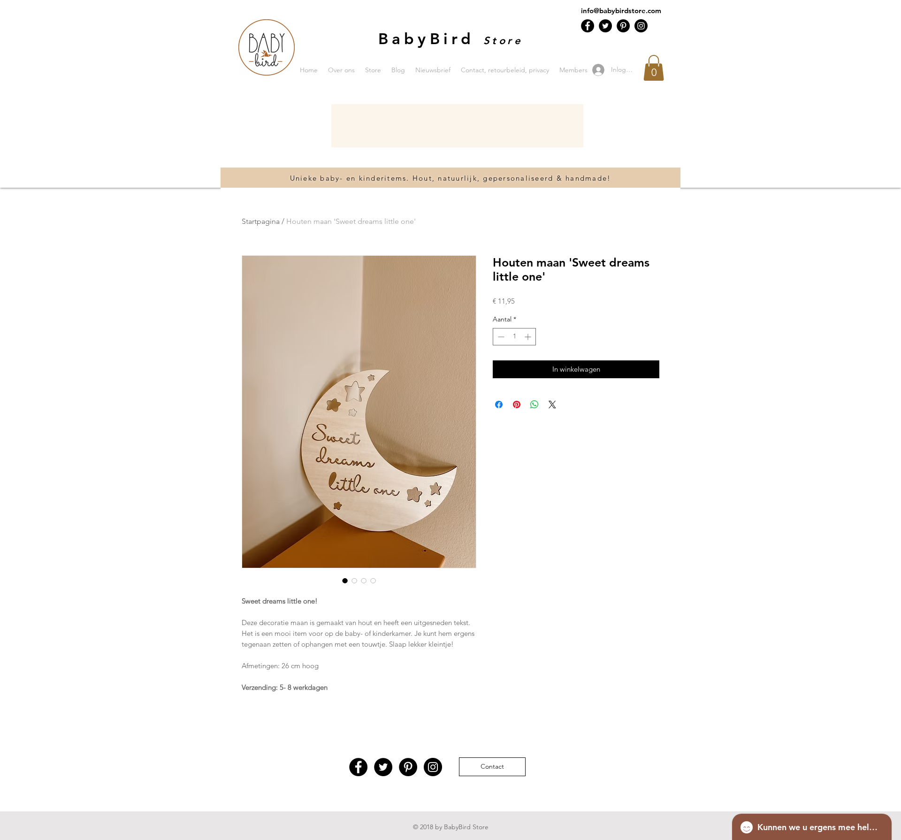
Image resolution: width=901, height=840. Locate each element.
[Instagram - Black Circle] (641, 25)
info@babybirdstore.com (621, 10)
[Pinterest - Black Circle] (623, 25)
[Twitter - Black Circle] (605, 25)
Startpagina (261, 221)
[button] (653, 68)
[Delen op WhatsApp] (534, 404)
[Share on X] (552, 404)
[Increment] (528, 336)
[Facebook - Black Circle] (587, 25)
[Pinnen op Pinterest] (516, 404)
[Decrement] (500, 336)
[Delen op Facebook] (498, 404)
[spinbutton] (514, 336)
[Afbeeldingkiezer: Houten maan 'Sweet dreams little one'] (345, 580)
